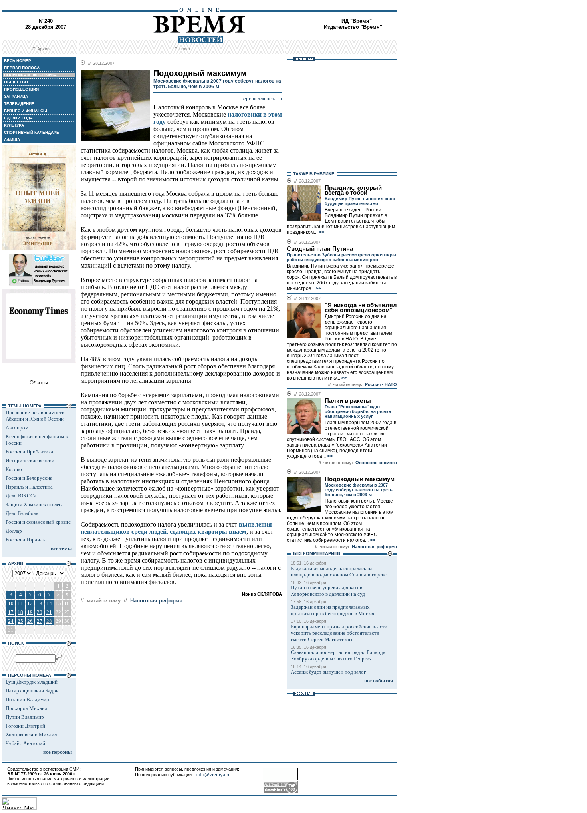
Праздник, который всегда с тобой (353, 190)
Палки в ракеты (348, 401)
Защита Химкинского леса (35, 504)
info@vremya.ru (213, 774)
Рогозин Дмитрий (25, 726)
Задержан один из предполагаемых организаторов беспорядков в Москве (333, 610)
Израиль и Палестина (29, 487)
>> (320, 232)
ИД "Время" (356, 21)
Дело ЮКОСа (21, 496)
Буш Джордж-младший (32, 682)
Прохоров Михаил (26, 708)
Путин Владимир (25, 717)
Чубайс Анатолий (25, 743)
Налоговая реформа (156, 601)
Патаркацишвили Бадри (32, 691)
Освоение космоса (376, 462)
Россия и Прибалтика (29, 452)
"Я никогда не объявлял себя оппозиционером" (361, 307)
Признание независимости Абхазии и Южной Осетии (35, 415)
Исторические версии (30, 460)
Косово (14, 469)
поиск (185, 48)
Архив (43, 48)
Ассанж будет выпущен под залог (328, 672)
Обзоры (39, 383)
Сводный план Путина (320, 249)
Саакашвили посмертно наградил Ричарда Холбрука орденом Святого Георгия (338, 655)
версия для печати (261, 98)
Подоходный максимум (360, 479)
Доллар (14, 531)
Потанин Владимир (27, 699)
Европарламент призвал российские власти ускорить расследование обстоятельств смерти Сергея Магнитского (339, 633)
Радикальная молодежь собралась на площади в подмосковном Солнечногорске (339, 571)
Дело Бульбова (22, 513)
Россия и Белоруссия (29, 478)
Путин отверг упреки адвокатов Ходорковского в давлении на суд (328, 590)
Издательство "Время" (353, 27)
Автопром (17, 428)
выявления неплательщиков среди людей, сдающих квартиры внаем (176, 528)
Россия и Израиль (25, 540)
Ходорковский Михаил (31, 734)
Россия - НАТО (381, 384)
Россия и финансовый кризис (38, 522)
